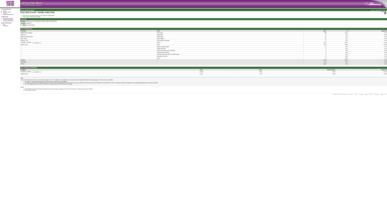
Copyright (361, 94)
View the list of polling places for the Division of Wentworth (39, 15)
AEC (4, 24)
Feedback (5, 25)
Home (4, 10)
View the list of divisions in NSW (31, 16)
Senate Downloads (8, 19)
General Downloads (8, 20)
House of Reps (7, 12)
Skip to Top (383, 94)
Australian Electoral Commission (340, 94)
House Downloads (8, 18)
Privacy (355, 94)
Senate (5, 13)
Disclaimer (377, 94)
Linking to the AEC (369, 94)
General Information (8, 14)
